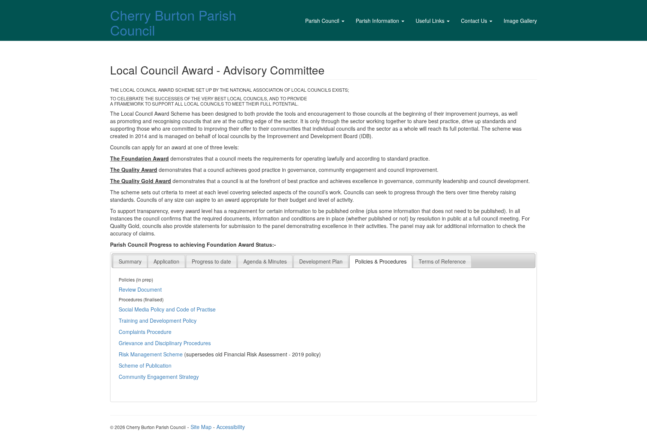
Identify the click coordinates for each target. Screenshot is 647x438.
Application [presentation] (166, 261)
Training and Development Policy (158, 320)
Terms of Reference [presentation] (442, 261)
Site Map (201, 427)
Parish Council (322, 20)
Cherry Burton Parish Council (173, 22)
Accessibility (230, 427)
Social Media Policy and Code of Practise (167, 309)
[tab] (130, 261)
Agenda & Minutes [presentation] (265, 261)
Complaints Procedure (145, 331)
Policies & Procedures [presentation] (381, 261)
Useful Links (430, 20)
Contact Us (474, 20)
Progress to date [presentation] (211, 261)
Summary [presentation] (130, 261)
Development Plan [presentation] (321, 261)
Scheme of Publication (145, 365)
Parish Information (377, 20)
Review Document (140, 289)
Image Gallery (520, 20)
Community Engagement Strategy (159, 376)
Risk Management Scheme (151, 354)
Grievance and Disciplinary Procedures (165, 343)
